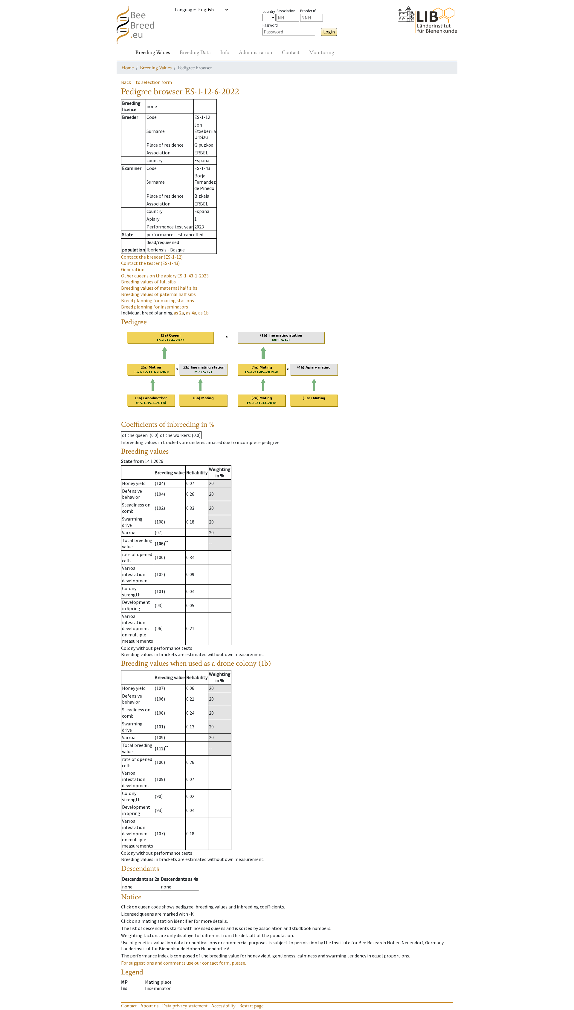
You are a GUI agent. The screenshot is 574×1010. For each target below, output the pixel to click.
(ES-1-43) (150, 263)
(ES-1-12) (152, 257)
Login (329, 32)
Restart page (251, 1006)
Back (126, 82)
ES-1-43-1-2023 (165, 276)
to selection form (154, 82)
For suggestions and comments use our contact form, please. (183, 963)
